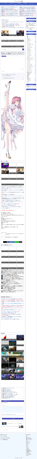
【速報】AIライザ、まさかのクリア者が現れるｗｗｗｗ (7, 9)
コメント (3, 405)
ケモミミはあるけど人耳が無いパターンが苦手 (6, 8)
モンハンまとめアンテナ (28, 453)
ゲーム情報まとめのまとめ (28, 450)
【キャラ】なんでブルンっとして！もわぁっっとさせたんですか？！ (10, 392)
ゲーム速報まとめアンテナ (28, 451)
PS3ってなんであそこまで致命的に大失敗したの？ (8, 205)
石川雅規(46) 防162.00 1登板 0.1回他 (7, 26)
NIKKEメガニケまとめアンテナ (29, 438)
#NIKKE (14, 74)
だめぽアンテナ (27, 442)
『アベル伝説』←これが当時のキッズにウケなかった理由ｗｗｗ (10, 203)
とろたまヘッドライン (28, 443)
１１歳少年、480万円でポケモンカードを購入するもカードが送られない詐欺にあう (12, 305)
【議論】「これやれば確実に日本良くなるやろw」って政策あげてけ (10, 200)
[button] (23, 49)
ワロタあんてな (27, 455)
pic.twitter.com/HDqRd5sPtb (6, 75)
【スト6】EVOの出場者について (6, 315)
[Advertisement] (7, 326)
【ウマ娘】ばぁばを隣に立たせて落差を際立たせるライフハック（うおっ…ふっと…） (12, 201)
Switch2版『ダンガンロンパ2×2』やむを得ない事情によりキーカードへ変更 (11, 186)
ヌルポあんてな (27, 452)
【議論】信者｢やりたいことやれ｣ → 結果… (7, 393)
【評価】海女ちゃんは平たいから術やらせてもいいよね (8, 391)
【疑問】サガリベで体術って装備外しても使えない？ (8, 396)
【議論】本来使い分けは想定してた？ (6, 390)
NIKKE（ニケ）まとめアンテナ (29, 439)
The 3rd (27, 440)
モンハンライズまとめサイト (29, 454)
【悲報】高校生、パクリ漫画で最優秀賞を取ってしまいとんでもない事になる (11, 316)
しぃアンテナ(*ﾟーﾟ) (28, 441)
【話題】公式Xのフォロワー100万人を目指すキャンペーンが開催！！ (10, 394)
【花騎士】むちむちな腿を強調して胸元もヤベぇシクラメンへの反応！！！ (11, 306)
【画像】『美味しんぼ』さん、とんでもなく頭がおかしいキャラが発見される (11, 206)
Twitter (3, 71)
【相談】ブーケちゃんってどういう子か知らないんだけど (9, 395)
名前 (2, 414)
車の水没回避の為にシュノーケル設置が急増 (7, 194)
